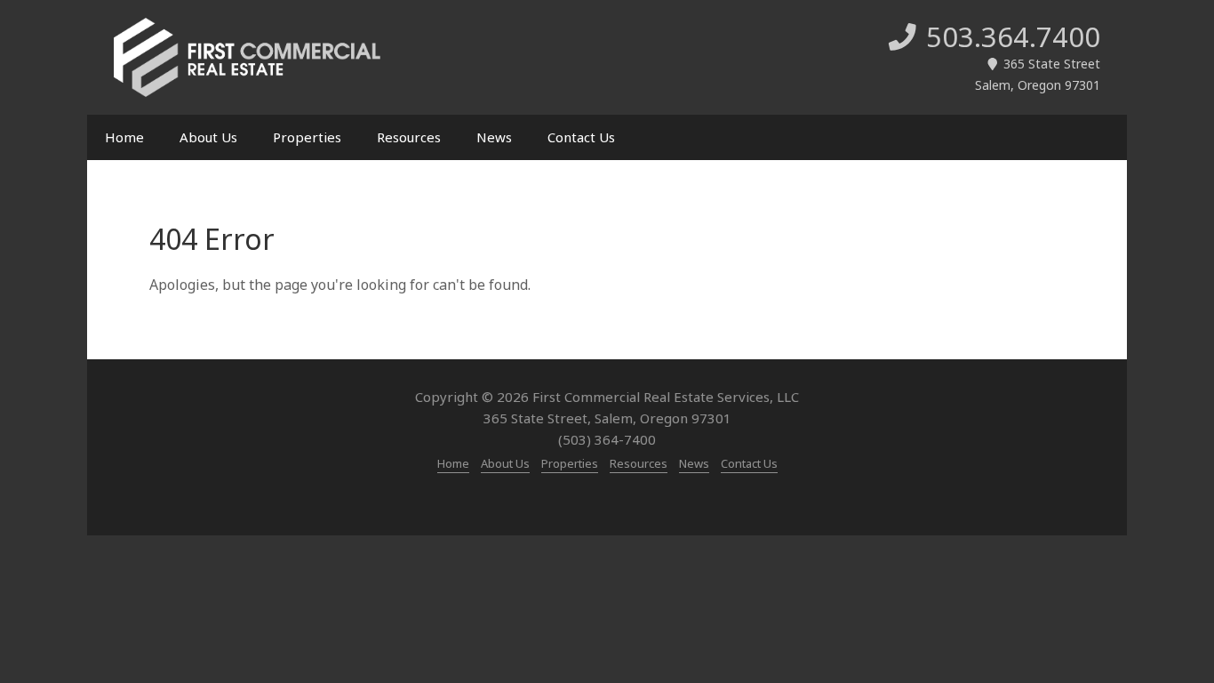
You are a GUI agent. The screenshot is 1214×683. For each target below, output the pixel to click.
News (494, 137)
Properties (307, 137)
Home (124, 137)
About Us (208, 137)
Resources (409, 137)
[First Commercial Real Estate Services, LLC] (247, 57)
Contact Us (581, 137)
